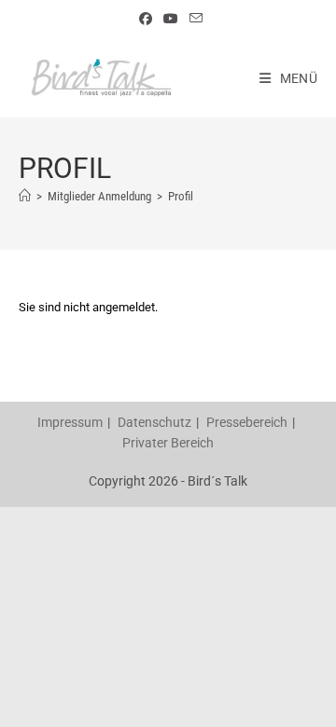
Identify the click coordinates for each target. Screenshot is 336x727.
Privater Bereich (168, 442)
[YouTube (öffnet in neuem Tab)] (171, 18)
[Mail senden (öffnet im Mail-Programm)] (193, 18)
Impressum (70, 422)
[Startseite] (25, 196)
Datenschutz (154, 422)
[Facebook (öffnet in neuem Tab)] (145, 18)
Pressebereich (246, 422)
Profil (180, 196)
